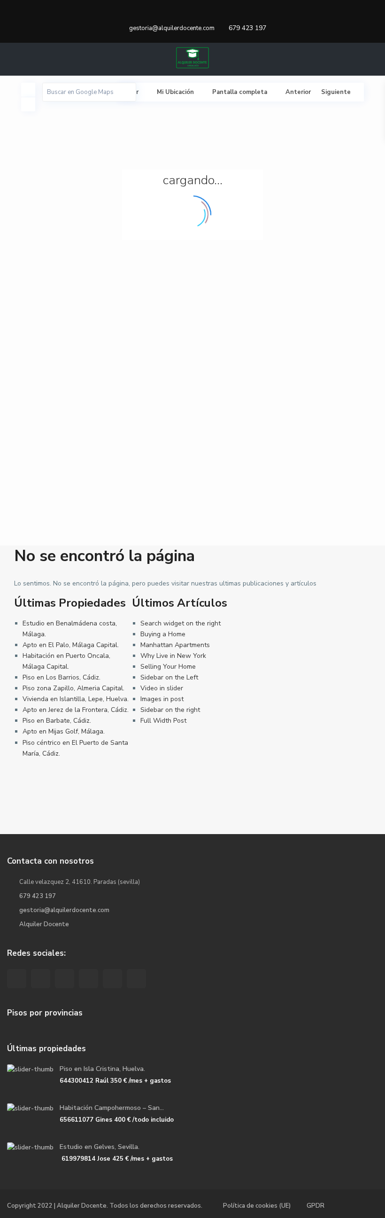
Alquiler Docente (44, 924)
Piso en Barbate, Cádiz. (57, 720)
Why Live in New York (173, 655)
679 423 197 (247, 27)
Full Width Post (163, 720)
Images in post (162, 699)
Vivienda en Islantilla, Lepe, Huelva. (76, 699)
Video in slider (161, 688)
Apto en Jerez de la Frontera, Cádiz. (76, 709)
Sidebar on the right (170, 709)
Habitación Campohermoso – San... (112, 1107)
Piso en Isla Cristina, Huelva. (102, 1068)
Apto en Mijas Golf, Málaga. (64, 731)
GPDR (315, 1206)
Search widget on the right (180, 623)
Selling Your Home (168, 666)
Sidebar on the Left (169, 677)
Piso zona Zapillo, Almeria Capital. (73, 688)
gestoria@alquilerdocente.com (64, 910)
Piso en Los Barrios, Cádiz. (61, 677)
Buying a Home (162, 634)
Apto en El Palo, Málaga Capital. (71, 644)
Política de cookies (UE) (257, 1206)
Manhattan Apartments (175, 644)
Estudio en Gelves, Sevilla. (99, 1146)
